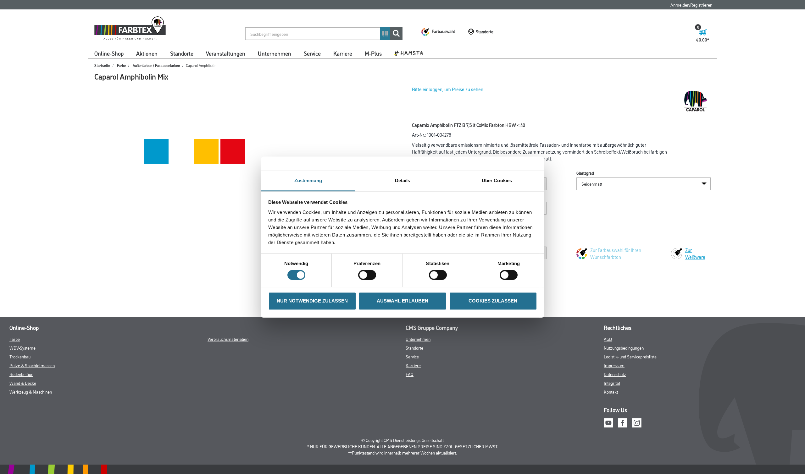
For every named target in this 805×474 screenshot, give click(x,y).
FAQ (410, 374)
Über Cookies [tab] (497, 180)
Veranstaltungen (225, 53)
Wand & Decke (22, 383)
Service (312, 53)
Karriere (342, 53)
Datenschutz (615, 374)
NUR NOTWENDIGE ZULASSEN (312, 301)
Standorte (181, 53)
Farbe (121, 65)
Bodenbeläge (21, 374)
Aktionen (147, 53)
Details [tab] (402, 180)
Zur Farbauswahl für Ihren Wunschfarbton (615, 253)
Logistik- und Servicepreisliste (630, 356)
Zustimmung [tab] (308, 180)
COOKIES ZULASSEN (493, 301)
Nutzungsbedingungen (624, 348)
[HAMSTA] (411, 53)
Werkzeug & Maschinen (30, 392)
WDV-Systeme (22, 348)
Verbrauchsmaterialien (228, 339)
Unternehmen (274, 53)
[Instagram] (636, 421)
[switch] (368, 275)
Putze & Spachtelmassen (32, 365)
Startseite (102, 65)
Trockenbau (20, 356)
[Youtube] (608, 421)
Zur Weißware (695, 253)
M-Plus (373, 53)
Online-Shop (109, 53)
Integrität (612, 383)
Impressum (614, 365)
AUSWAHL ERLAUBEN (402, 301)
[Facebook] (622, 421)
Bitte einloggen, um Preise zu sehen (447, 89)
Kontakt (611, 392)
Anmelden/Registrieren (691, 5)
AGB (608, 339)
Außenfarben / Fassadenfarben (156, 65)
